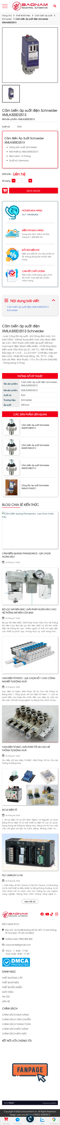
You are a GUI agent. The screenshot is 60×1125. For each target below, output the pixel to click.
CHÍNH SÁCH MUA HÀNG (15, 1014)
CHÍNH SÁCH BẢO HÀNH (15, 1028)
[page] (41, 914)
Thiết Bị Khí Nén (23, 15)
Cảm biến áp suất (43, 15)
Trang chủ (7, 15)
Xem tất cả (30, 901)
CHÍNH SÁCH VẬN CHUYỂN (16, 1019)
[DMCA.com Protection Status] (16, 961)
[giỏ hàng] (6, 1120)
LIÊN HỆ (6, 1001)
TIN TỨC (6, 996)
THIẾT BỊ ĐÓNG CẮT (12, 977)
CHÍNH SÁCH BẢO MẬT (14, 1033)
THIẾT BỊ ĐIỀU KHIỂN (12, 987)
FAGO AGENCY (41, 1114)
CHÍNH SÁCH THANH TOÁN (16, 1024)
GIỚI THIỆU (7, 991)
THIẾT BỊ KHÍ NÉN (10, 982)
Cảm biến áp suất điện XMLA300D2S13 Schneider (28, 308)
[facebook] (30, 1074)
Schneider (7, 18)
